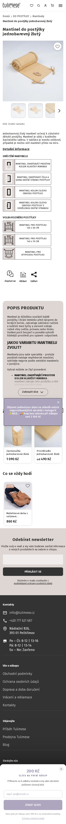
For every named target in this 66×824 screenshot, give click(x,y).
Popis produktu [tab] (25, 307)
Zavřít (52, 287)
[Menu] (60, 6)
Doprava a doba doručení (21, 690)
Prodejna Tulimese (16, 737)
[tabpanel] (18, 441)
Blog (6, 745)
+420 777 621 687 (20, 621)
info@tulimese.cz (21, 613)
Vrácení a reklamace (17, 697)
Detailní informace (16, 149)
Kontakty (9, 705)
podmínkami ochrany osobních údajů (33, 583)
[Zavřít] (61, 769)
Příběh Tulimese (14, 729)
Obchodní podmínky (17, 674)
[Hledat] (38, 5)
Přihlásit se (33, 571)
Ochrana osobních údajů (21, 682)
